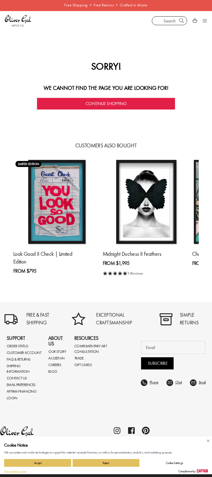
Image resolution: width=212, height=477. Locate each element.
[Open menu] (205, 21)
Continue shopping (106, 103)
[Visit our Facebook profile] (131, 430)
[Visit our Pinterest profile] (145, 430)
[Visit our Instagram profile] (117, 430)
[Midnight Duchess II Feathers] (146, 202)
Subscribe (157, 363)
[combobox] (169, 20)
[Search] (181, 21)
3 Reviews (135, 273)
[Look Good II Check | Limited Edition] (56, 202)
